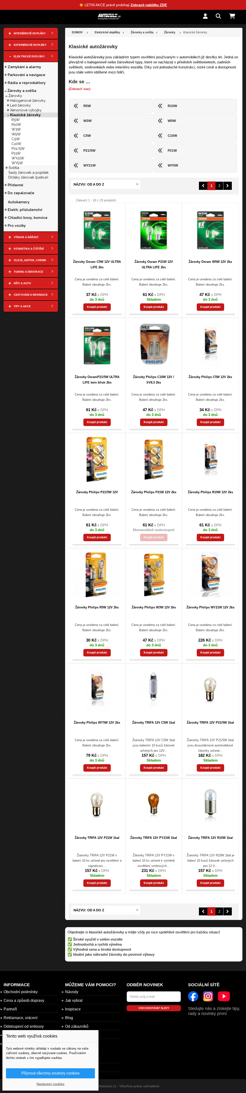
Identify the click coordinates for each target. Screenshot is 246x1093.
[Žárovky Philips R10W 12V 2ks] (210, 459)
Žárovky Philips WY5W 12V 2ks (97, 722)
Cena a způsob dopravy (24, 1000)
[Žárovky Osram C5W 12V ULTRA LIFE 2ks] (97, 229)
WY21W (18, 158)
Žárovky (15, 96)
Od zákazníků (76, 1026)
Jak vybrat (73, 1000)
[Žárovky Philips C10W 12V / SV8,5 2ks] (153, 344)
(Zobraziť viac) (79, 89)
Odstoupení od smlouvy (24, 1026)
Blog (69, 1018)
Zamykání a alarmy (24, 67)
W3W (16, 129)
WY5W (17, 163)
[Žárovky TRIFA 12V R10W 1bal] (210, 805)
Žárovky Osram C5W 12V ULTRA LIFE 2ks (97, 264)
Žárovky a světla (21, 91)
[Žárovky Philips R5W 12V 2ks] (97, 574)
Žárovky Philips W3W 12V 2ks (154, 607)
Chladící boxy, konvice (28, 218)
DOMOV (77, 32)
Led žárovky (20, 105)
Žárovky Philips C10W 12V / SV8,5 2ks (153, 379)
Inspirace (73, 1009)
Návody (71, 992)
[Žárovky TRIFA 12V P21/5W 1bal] (210, 690)
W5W (16, 134)
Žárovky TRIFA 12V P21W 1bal (97, 838)
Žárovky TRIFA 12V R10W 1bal (210, 838)
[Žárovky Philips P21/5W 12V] (97, 459)
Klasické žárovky (25, 115)
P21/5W (18, 148)
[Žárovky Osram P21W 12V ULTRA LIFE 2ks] (153, 229)
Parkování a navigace (26, 75)
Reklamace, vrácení (20, 1018)
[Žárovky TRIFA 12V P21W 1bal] (97, 805)
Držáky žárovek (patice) (28, 177)
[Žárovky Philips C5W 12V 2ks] (210, 344)
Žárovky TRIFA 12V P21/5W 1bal (210, 722)
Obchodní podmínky (21, 992)
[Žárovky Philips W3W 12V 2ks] (153, 574)
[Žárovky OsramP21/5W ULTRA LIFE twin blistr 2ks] (97, 344)
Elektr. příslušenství (25, 210)
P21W (16, 153)
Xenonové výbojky (26, 110)
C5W (16, 139)
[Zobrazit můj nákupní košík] (235, 16)
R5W (16, 120)
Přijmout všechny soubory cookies (50, 1073)
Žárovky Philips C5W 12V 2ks (210, 377)
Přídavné (15, 185)
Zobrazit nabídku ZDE (148, 5)
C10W (16, 144)
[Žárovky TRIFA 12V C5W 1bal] (153, 690)
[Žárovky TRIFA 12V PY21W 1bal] (153, 805)
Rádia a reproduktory (27, 83)
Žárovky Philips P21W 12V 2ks (153, 492)
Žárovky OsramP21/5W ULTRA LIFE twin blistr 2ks (97, 379)
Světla (14, 168)
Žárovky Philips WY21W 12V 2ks (210, 607)
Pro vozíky (17, 225)
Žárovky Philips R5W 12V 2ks (97, 607)
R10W (16, 124)
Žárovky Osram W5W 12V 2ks (210, 262)
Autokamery (19, 202)
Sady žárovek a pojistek (28, 172)
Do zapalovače (21, 193)
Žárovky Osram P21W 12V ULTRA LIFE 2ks (154, 264)
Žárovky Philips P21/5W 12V (97, 492)
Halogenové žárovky (27, 100)
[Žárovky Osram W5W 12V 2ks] (210, 229)
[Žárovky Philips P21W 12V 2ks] (153, 459)
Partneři (10, 1009)
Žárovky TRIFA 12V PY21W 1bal (153, 838)
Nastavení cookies (50, 1084)
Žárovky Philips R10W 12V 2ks (210, 492)
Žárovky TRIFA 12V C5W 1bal (153, 722)
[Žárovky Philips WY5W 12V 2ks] (97, 690)
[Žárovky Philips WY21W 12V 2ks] (210, 574)
